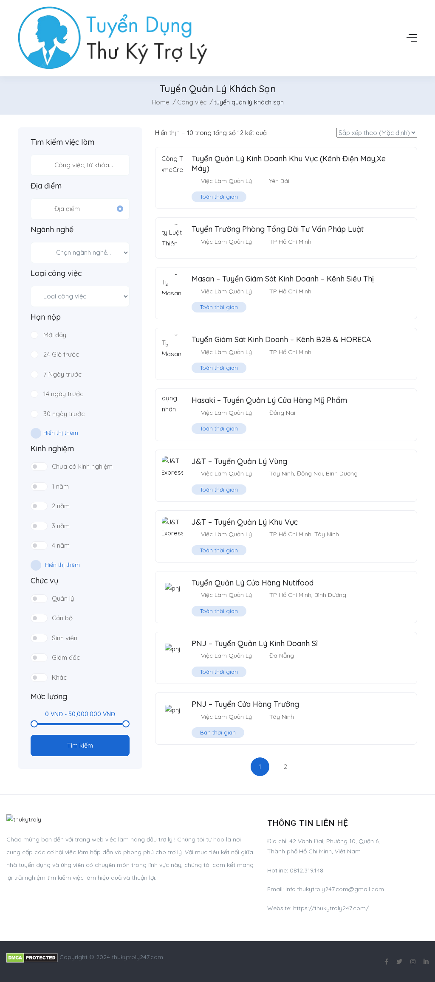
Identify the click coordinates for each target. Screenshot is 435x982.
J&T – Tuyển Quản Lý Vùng (239, 461)
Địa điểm (46, 186)
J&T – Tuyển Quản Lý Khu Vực (245, 522)
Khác (59, 677)
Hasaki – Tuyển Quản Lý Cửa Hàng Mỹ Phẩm (269, 400)
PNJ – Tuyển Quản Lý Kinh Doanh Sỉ (255, 643)
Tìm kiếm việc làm (62, 142)
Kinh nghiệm (52, 449)
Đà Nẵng (281, 655)
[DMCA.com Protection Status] (32, 957)
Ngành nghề (52, 230)
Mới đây (54, 335)
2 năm (61, 506)
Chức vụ (44, 581)
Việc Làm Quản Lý (226, 181)
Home (160, 102)
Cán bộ (62, 618)
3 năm (61, 526)
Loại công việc (56, 273)
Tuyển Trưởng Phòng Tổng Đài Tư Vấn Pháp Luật (278, 229)
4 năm (61, 545)
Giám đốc (66, 657)
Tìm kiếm (80, 745)
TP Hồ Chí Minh (290, 241)
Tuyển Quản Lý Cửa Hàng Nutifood (253, 583)
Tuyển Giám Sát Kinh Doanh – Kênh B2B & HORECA (281, 339)
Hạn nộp (46, 317)
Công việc (191, 102)
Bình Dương (342, 473)
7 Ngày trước (62, 374)
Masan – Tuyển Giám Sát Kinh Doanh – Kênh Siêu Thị (283, 279)
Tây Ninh (281, 473)
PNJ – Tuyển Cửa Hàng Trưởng (245, 704)
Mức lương (49, 697)
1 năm (60, 486)
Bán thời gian (218, 732)
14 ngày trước (63, 394)
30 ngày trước (64, 414)
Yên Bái (279, 181)
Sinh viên (64, 638)
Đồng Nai (282, 412)
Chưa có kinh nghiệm (82, 466)
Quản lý (63, 598)
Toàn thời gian (219, 196)
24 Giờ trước (61, 354)
